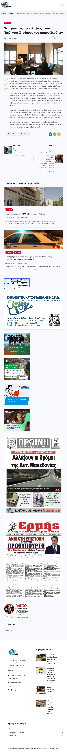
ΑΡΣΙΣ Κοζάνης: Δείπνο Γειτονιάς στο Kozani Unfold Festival (50, 707)
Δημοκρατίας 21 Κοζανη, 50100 (18, 675)
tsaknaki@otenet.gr (16, 682)
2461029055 (14, 679)
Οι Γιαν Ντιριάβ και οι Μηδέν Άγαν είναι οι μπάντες (51, 692)
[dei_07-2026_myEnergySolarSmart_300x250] (17, 344)
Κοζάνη (11, 13)
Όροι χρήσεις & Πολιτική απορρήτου (16, 734)
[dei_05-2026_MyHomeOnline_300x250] (17, 395)
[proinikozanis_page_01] (33, 475)
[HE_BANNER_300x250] (17, 420)
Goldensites (55, 748)
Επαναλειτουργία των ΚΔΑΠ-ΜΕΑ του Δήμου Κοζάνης (25, 214)
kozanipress (11, 217)
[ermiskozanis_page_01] (33, 559)
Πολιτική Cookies (14, 729)
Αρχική (3, 13)
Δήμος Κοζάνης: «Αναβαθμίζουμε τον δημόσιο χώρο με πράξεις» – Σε (52, 659)
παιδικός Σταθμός (24, 133)
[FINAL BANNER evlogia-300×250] (17, 369)
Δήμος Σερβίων (12, 133)
